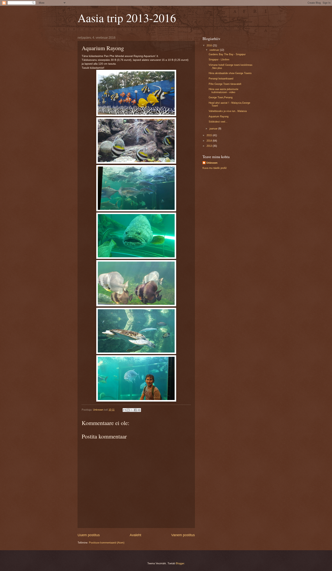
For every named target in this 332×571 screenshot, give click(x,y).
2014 (210, 140)
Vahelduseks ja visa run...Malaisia (228, 111)
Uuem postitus (89, 535)
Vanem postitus (183, 535)
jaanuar (213, 128)
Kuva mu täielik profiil (215, 168)
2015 (210, 135)
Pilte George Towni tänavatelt (225, 84)
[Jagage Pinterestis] (139, 410)
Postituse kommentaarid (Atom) (106, 542)
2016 (210, 45)
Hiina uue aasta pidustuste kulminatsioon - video (223, 90)
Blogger (180, 563)
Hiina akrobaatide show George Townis (230, 73)
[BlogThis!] (128, 410)
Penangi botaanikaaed (221, 78)
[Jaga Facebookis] (135, 410)
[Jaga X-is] (132, 410)
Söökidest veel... (218, 121)
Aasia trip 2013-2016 (127, 17)
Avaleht (135, 535)
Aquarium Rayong (218, 116)
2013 (210, 145)
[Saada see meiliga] (124, 410)
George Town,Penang (220, 97)
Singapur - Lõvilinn (219, 59)
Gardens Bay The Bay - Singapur (227, 54)
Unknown (211, 162)
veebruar (214, 49)
